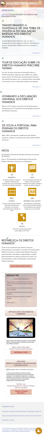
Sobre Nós (5, 411)
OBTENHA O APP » (21, 352)
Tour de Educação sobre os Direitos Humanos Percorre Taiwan (20, 288)
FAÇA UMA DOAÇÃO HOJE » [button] (21, 266)
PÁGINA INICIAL (7, 10)
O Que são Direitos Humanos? (18, 411)
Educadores (31, 411)
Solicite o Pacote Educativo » (21, 392)
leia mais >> (37, 53)
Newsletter (5, 420)
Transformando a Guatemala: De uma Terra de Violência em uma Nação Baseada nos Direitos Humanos (20, 283)
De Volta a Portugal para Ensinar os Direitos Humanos (19, 297)
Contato (11, 420)
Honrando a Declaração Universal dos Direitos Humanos (20, 293)
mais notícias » (11, 302)
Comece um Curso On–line (33, 416)
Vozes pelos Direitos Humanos (15, 416)
